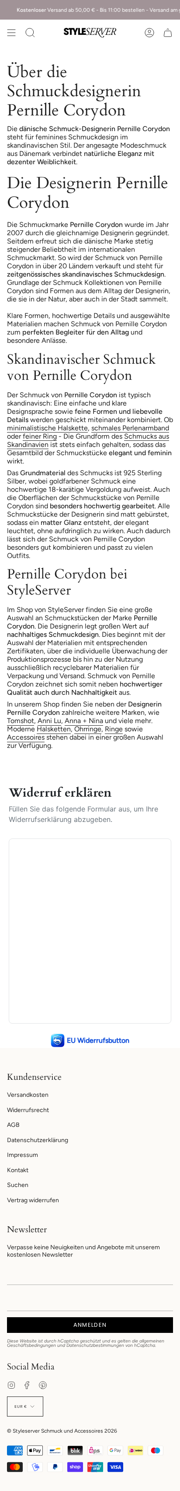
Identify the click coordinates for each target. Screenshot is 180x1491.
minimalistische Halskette (47, 428)
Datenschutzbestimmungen (95, 1345)
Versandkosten (27, 1095)
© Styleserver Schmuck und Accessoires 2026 (62, 1431)
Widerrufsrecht (28, 1110)
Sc (128, 436)
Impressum (22, 1155)
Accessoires (26, 737)
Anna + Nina (84, 721)
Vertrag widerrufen (33, 1200)
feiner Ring (40, 436)
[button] (30, 33)
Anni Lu (49, 721)
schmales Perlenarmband (130, 428)
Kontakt (17, 1170)
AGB (13, 1125)
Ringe (114, 729)
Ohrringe (87, 729)
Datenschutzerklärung (37, 1140)
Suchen (17, 1185)
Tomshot (20, 721)
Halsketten (54, 729)
